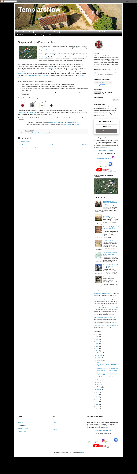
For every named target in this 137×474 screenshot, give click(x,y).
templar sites (47, 132)
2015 (97, 399)
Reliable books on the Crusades (105, 377)
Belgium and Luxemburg (46, 50)
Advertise (29, 35)
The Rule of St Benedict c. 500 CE (103, 293)
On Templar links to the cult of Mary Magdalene (110, 265)
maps (42, 132)
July (98, 362)
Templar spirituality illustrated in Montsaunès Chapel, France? (111, 228)
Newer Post (22, 145)
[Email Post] (22, 130)
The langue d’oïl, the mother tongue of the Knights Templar (110, 254)
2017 (97, 394)
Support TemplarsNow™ (43, 35)
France (37, 31)
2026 (97, 334)
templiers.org (60, 70)
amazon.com (67, 124)
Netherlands (65, 31)
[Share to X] (29, 131)
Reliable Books (101, 31)
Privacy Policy (22, 431)
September (100, 360)
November (100, 355)
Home (18, 31)
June (98, 380)
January (99, 389)
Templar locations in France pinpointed (107, 370)
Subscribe (106, 131)
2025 (97, 336)
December (100, 353)
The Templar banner (108, 240)
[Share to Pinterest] (33, 131)
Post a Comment (25, 141)
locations (38, 132)
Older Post (85, 145)
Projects (55, 422)
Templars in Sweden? (108, 277)
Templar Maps (75, 31)
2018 (97, 392)
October (99, 357)
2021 (97, 346)
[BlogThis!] (27, 131)
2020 (97, 348)
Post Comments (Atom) (32, 148)
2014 (97, 401)
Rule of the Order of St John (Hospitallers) (105, 325)
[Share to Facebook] (31, 131)
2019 (97, 351)
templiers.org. (43, 56)
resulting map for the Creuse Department (36, 75)
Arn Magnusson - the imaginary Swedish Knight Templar (110, 203)
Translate (106, 85)
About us (20, 422)
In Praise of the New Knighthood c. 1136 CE (105, 317)
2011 (97, 408)
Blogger (82, 452)
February (99, 387)
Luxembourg (54, 31)
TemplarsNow (39, 9)
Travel (110, 31)
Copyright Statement (23, 428)
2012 (97, 406)
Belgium (44, 31)
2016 (97, 397)
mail (115, 69)
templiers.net (52, 53)
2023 (97, 341)
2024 (97, 339)
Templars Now (27, 31)
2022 (97, 344)
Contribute (20, 35)
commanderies (27, 132)
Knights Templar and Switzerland (108, 215)
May (98, 382)
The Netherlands (81, 48)
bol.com (76, 124)
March (99, 384)
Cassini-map (52, 68)
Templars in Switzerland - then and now (107, 368)
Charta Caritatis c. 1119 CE (101, 299)
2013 (97, 404)
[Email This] (25, 131)
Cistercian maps (88, 31)
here (113, 305)
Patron (51, 122)
